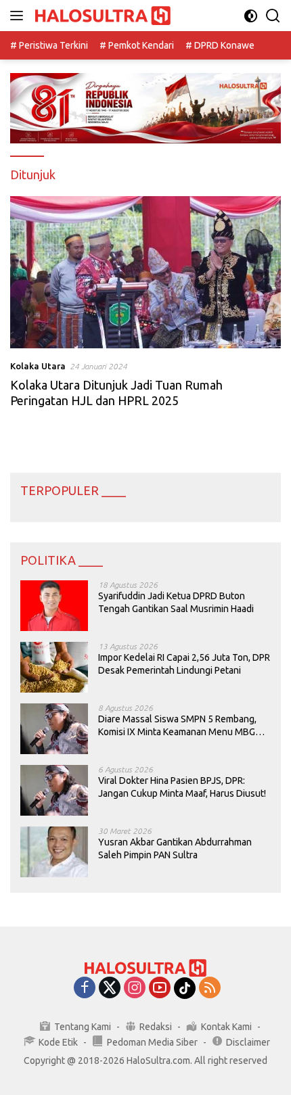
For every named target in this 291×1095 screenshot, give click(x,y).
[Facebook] (84, 988)
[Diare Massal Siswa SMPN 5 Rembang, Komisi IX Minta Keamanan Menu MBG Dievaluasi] (54, 728)
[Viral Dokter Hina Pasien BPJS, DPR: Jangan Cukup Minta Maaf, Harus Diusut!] (54, 790)
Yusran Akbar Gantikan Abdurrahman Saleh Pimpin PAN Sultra (175, 848)
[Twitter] (109, 988)
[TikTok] (185, 988)
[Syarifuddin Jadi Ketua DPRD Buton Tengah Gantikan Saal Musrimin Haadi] (54, 605)
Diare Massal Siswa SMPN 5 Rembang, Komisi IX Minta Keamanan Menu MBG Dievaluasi (177, 725)
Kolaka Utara (38, 366)
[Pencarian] (273, 16)
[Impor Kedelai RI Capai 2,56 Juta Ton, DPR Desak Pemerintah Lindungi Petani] (54, 667)
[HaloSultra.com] (101, 16)
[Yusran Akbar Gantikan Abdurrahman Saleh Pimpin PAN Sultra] (54, 851)
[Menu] (19, 15)
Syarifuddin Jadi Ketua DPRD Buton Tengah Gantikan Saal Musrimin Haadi (176, 601)
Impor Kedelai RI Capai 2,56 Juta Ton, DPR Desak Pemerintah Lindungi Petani (184, 663)
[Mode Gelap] (251, 16)
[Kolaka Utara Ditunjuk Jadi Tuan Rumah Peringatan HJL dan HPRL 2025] (145, 272)
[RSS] (210, 988)
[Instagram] (135, 988)
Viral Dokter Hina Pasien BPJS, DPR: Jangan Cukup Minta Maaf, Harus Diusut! (182, 786)
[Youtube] (160, 988)
